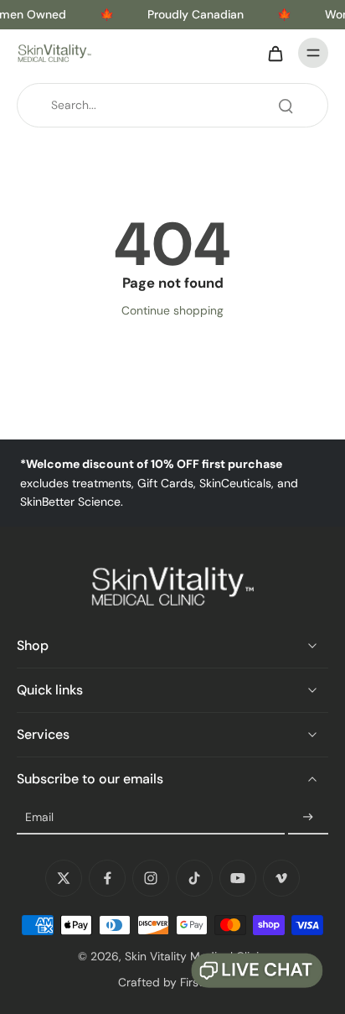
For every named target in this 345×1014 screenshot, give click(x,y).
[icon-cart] (274, 53)
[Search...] (285, 105)
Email (39, 816)
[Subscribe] (308, 818)
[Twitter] (63, 878)
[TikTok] (194, 878)
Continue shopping (172, 310)
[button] (257, 971)
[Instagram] (150, 878)
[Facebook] (107, 878)
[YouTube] (237, 878)
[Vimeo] (281, 878)
